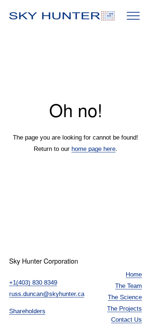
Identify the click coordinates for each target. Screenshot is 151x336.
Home (134, 274)
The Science (125, 297)
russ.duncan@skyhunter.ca (46, 293)
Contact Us (126, 319)
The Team (128, 285)
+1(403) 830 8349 (33, 282)
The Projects (124, 308)
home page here (93, 148)
